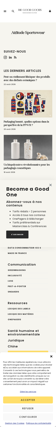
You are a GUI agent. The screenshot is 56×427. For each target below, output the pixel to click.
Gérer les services (28, 391)
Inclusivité (15, 275)
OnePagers (14, 319)
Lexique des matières (21, 314)
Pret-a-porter (17, 286)
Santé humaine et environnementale (24, 333)
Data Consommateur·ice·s (24, 247)
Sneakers (13, 291)
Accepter (28, 400)
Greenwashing (17, 270)
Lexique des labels (19, 308)
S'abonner (17, 234)
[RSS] (15, 57)
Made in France (17, 253)
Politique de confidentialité (38, 423)
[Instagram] (5, 57)
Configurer (28, 417)
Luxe (10, 281)
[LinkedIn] (10, 57)
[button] (51, 356)
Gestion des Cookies (14, 423)
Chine (13, 346)
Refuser (28, 408)
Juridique (16, 340)
